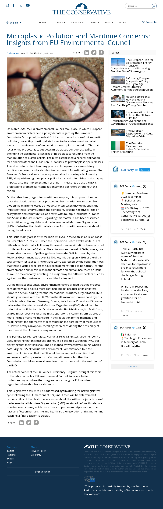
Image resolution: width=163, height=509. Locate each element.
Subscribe (151, 21)
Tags (108, 22)
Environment (14, 53)
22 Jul (138, 327)
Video (122, 22)
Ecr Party (36, 454)
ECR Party (125, 186)
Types (93, 22)
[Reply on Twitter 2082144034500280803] (123, 311)
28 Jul (138, 242)
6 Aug (139, 186)
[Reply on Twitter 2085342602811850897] (123, 229)
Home (42, 22)
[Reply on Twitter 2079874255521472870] (123, 355)
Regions (76, 22)
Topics (58, 22)
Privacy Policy (38, 450)
